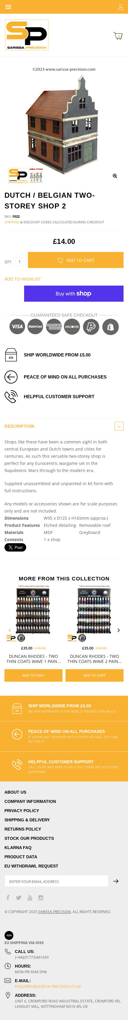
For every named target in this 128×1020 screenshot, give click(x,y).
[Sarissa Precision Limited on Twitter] (18, 898)
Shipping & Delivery (27, 819)
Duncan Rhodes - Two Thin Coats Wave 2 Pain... (95, 658)
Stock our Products (29, 838)
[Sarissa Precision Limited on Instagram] (40, 898)
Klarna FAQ (18, 847)
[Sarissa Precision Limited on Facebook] (7, 898)
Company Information (30, 801)
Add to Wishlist (22, 279)
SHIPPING (11, 222)
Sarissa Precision (54, 911)
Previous (9, 630)
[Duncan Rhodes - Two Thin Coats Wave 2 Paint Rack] (94, 613)
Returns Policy (22, 829)
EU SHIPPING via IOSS (24, 942)
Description (19, 426)
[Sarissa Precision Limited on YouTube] (29, 898)
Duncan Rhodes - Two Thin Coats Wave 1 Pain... (34, 658)
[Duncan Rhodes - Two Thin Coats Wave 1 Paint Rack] (33, 613)
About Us (15, 792)
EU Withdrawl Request (31, 866)
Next (118, 630)
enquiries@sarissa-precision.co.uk (48, 986)
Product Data (20, 856)
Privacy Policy (21, 810)
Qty (7, 261)
